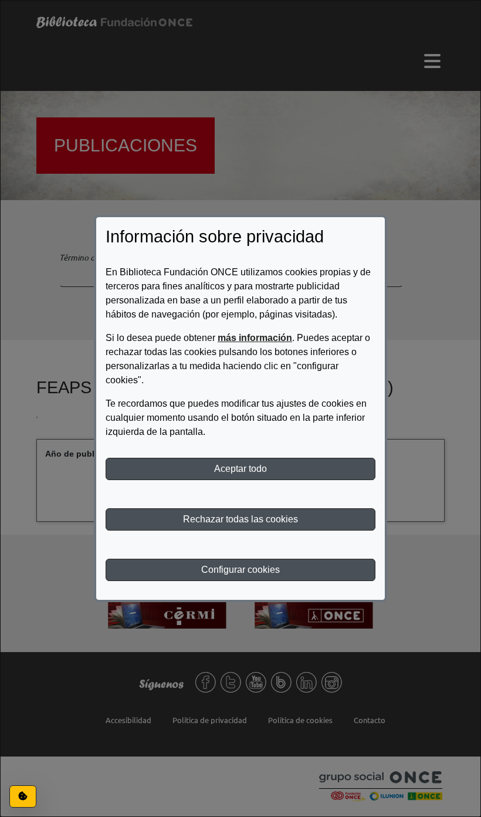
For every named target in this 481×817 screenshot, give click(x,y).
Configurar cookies (240, 570)
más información (255, 338)
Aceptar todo (240, 469)
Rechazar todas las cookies (240, 519)
